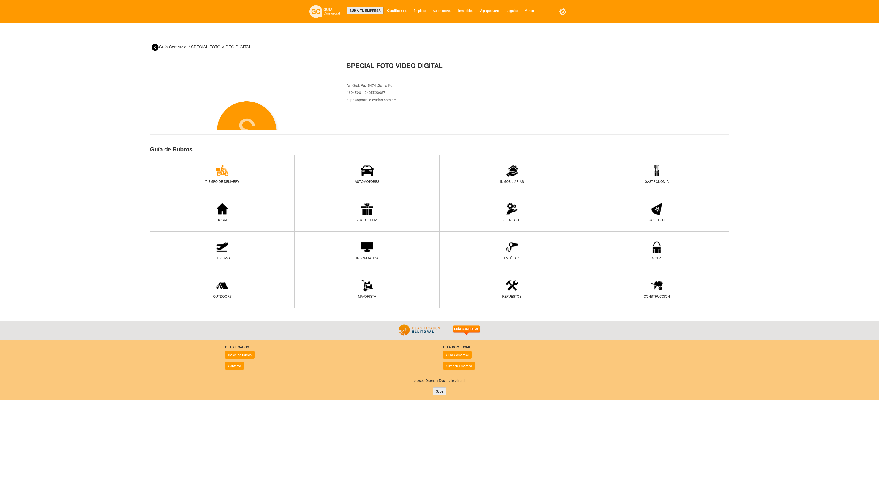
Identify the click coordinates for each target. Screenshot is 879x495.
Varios (529, 10)
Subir (439, 391)
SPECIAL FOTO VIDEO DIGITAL (221, 47)
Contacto (234, 365)
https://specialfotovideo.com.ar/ (371, 99)
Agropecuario (490, 10)
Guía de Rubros (171, 149)
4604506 (354, 92)
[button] (563, 12)
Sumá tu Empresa (459, 365)
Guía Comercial (174, 47)
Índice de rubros (240, 354)
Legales (512, 10)
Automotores (442, 10)
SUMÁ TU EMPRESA (365, 10)
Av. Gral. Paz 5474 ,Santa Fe (369, 85)
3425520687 (375, 92)
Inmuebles (465, 10)
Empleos (419, 10)
